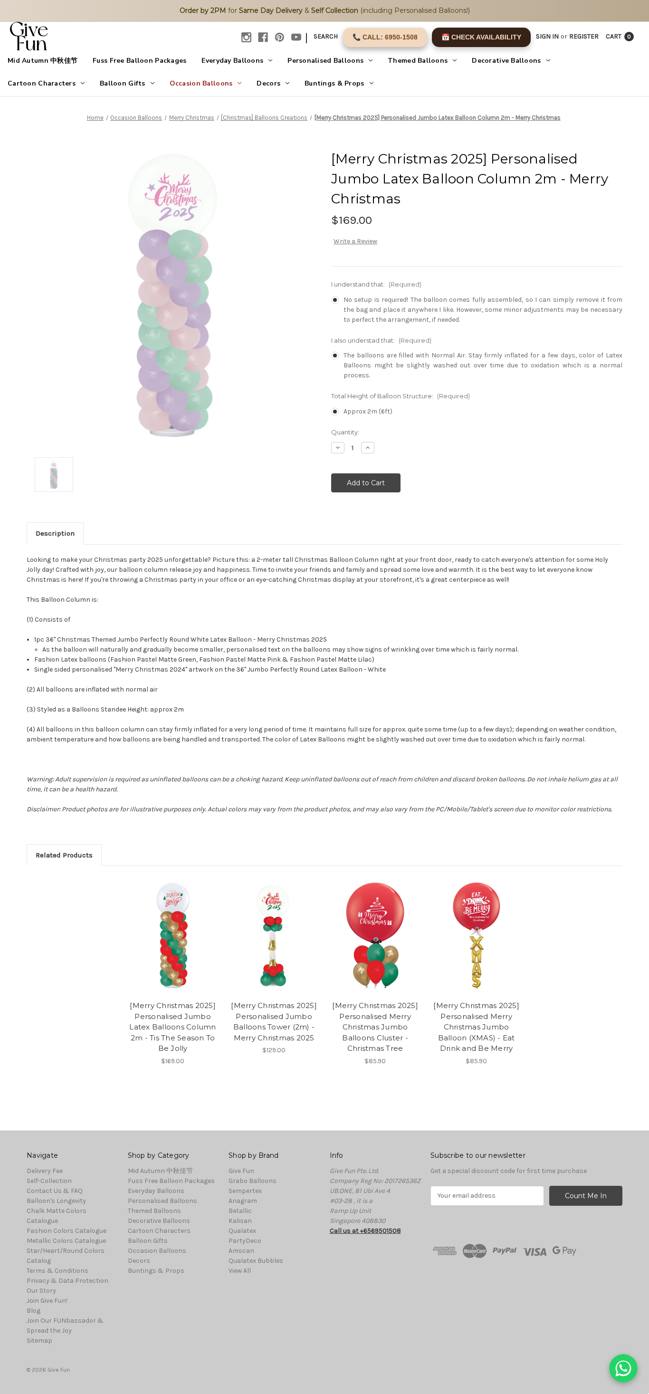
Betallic (240, 1211)
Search (326, 36)
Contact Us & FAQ (55, 1191)
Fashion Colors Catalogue (66, 1231)
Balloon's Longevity (56, 1201)
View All (240, 1271)
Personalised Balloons (325, 60)
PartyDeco (245, 1241)
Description (55, 533)
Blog (33, 1311)
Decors (268, 83)
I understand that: (376, 284)
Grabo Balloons (253, 1181)
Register (584, 36)
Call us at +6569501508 (365, 1231)
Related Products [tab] (64, 855)
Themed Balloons (418, 60)
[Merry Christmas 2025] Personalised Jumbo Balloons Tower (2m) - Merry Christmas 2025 (274, 1021)
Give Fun (241, 1171)
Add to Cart (173, 944)
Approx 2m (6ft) (368, 411)
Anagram (243, 1201)
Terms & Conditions (57, 1271)
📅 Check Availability (481, 37)
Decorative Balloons (506, 60)
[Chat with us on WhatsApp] (623, 1368)
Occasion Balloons (201, 83)
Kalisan (240, 1221)
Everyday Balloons (232, 60)
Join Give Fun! (47, 1301)
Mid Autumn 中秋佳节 (42, 60)
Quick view (172, 927)
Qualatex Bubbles (256, 1261)
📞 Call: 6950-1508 (385, 37)
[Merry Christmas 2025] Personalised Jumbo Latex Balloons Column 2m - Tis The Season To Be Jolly (172, 1027)
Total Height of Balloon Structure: (400, 396)
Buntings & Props (334, 83)
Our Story (41, 1291)
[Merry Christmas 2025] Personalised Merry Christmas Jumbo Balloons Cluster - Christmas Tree (375, 1027)
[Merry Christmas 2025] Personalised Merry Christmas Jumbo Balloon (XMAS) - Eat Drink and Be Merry (476, 1027)
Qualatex (242, 1231)
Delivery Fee (45, 1171)
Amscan (241, 1251)
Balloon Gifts (122, 83)
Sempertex (245, 1191)
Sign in (547, 36)
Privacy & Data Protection (67, 1281)
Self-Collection (49, 1181)
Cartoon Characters (42, 83)
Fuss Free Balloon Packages (139, 60)
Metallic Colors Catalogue (66, 1241)
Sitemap (39, 1340)
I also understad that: (381, 340)
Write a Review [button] (355, 241)
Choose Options (274, 944)
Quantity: (345, 432)
